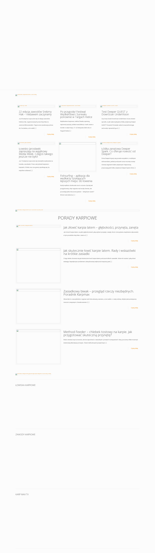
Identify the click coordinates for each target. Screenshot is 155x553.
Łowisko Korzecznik (88, 396)
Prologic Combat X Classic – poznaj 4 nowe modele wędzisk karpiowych (61, 508)
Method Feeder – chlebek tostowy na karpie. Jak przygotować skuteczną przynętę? (97, 333)
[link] (26, 95)
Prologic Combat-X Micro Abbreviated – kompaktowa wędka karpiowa (92, 508)
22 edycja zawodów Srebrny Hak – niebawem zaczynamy (35, 113)
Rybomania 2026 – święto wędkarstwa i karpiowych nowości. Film (29, 532)
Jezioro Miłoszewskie (58, 396)
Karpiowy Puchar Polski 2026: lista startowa (93, 447)
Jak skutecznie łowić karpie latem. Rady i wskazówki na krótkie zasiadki (99, 252)
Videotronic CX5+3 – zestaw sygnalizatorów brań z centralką (123, 508)
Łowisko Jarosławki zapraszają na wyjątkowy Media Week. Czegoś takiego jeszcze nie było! (36, 152)
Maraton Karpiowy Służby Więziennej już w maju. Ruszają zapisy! (122, 448)
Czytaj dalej (50, 134)
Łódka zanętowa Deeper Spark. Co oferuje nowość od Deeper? (118, 151)
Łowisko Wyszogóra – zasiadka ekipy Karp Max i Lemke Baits (29, 399)
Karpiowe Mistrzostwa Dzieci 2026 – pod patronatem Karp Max (31, 448)
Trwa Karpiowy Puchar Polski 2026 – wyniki (62, 447)
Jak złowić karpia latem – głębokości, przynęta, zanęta (100, 227)
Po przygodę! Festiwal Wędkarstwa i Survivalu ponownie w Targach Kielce (76, 114)
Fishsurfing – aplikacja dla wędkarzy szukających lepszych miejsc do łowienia (76, 178)
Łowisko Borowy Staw (120, 396)
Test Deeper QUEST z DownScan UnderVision (115, 113)
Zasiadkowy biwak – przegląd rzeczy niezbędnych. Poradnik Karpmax (98, 293)
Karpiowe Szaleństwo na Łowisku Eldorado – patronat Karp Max (31, 472)
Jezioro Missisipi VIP (57, 414)
